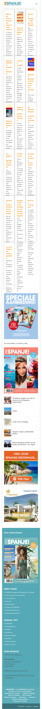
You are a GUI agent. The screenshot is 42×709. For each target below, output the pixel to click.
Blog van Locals (10, 644)
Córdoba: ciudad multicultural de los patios (9, 207)
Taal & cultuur (26, 695)
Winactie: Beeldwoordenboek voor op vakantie (31, 83)
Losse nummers (10, 598)
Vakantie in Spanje (29, 693)
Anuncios (32, 697)
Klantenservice (9, 604)
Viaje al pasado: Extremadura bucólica (20, 113)
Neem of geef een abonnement (15, 595)
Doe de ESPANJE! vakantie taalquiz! (9, 67)
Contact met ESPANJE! (12, 607)
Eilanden (8, 629)
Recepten (8, 638)
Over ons (8, 601)
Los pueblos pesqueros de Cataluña (9, 160)
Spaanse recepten (10, 697)
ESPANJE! (22, 706)
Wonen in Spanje (14, 695)
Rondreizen (9, 632)
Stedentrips (8, 623)
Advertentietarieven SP (12, 613)
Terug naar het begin (20, 701)
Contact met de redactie (20, 699)
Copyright (35, 706)
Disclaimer (29, 706)
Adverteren (22, 697)
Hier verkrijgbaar (13, 533)
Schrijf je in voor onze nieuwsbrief (19, 691)
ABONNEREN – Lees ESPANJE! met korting (20, 689)
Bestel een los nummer (12, 693)
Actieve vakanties (10, 635)
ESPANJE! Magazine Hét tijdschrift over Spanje (19, 592)
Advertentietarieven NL (12, 610)
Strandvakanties (10, 626)
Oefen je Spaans (10, 641)
